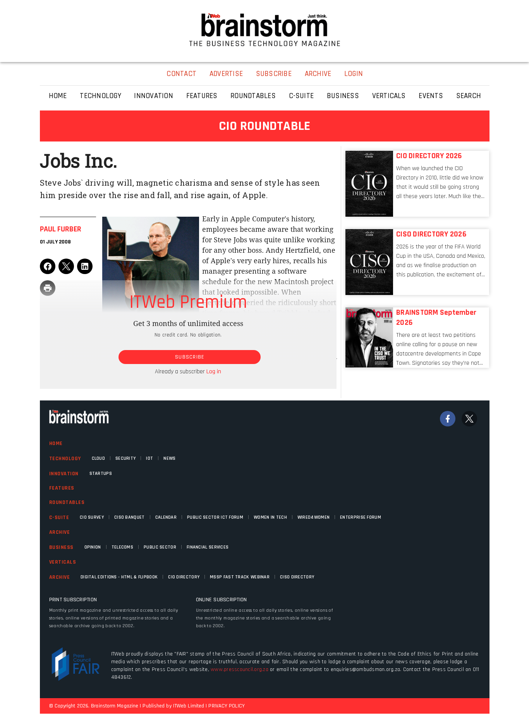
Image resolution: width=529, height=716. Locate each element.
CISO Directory (297, 577)
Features (61, 488)
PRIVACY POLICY (226, 705)
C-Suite (59, 517)
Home (56, 443)
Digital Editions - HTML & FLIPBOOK (119, 577)
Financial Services (207, 547)
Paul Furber (60, 229)
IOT (149, 458)
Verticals (62, 562)
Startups (100, 473)
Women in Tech (270, 517)
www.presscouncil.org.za (239, 669)
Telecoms (122, 547)
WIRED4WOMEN (313, 517)
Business (61, 547)
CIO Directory (183, 577)
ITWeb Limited (188, 705)
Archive (59, 532)
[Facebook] (447, 418)
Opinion (92, 547)
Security (125, 458)
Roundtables (67, 502)
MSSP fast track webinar (240, 577)
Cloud (98, 458)
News (169, 458)
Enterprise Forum (360, 517)
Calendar (166, 517)
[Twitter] (469, 418)
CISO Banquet (129, 517)
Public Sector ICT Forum (215, 517)
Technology (65, 458)
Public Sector (160, 547)
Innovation (64, 473)
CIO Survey (92, 517)
